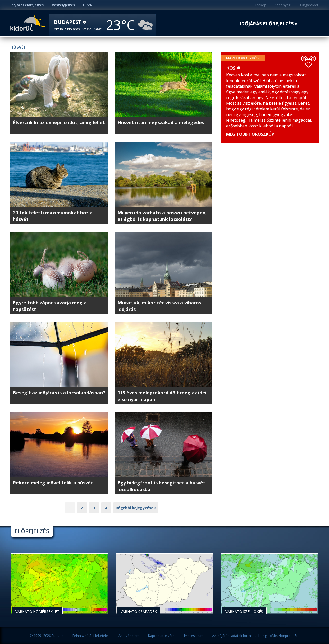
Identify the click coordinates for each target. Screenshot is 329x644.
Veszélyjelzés (63, 5)
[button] (77, 25)
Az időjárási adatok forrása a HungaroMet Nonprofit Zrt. (255, 635)
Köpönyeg (282, 5)
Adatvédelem (128, 635)
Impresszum (193, 635)
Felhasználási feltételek (91, 635)
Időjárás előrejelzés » (269, 24)
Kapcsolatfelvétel (161, 635)
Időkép (260, 5)
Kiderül (28, 22)
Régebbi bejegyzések (136, 507)
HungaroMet (308, 5)
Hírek (87, 5)
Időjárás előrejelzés (27, 5)
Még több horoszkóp (250, 134)
